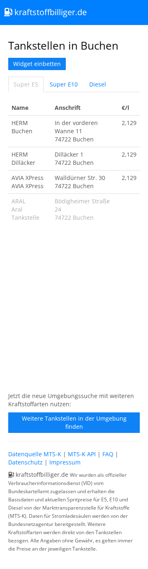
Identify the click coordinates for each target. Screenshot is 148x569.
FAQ (107, 454)
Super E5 (26, 84)
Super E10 (64, 84)
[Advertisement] (74, 311)
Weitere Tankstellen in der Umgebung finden (74, 422)
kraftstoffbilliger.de (49, 12)
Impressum (65, 462)
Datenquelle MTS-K (34, 454)
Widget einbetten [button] (37, 64)
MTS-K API (82, 454)
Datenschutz (25, 462)
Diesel (97, 84)
